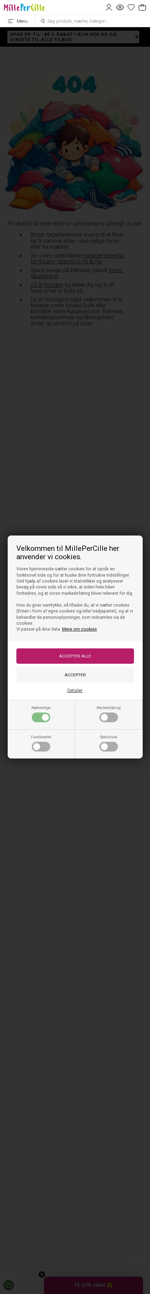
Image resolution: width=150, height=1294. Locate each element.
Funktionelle (41, 737)
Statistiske (108, 737)
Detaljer (75, 690)
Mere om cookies (79, 629)
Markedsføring (109, 708)
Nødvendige (41, 708)
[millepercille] (24, 7)
